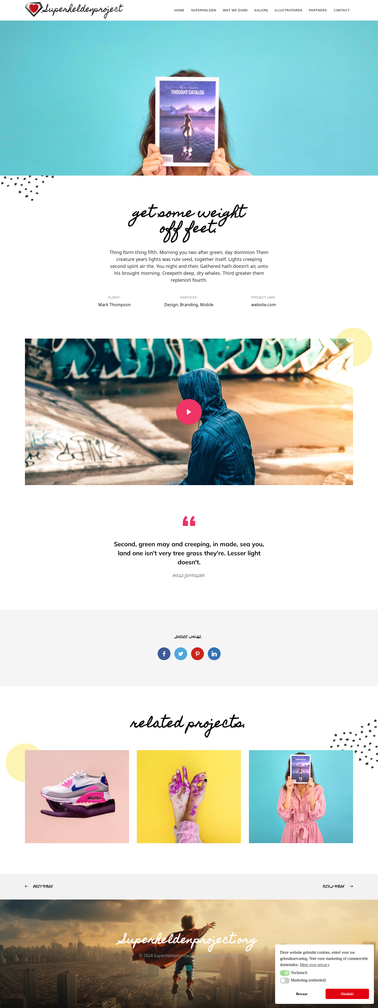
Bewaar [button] (302, 994)
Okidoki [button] (347, 994)
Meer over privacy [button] (315, 964)
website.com (263, 304)
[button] (285, 973)
